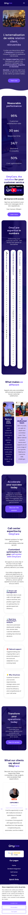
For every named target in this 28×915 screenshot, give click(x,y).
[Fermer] (26, 886)
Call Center (14, 872)
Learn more (14, 214)
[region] (14, 899)
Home (14, 865)
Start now (14, 81)
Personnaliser (14, 907)
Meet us (14, 875)
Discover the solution (14, 509)
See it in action (14, 742)
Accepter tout (14, 903)
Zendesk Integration (14, 869)
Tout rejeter (14, 911)
